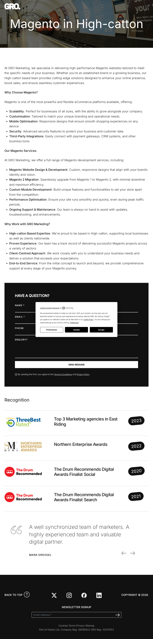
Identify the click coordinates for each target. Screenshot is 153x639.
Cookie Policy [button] (88, 320)
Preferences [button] (74, 323)
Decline (76, 330)
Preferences (51, 330)
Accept (101, 330)
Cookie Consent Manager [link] (49, 308)
